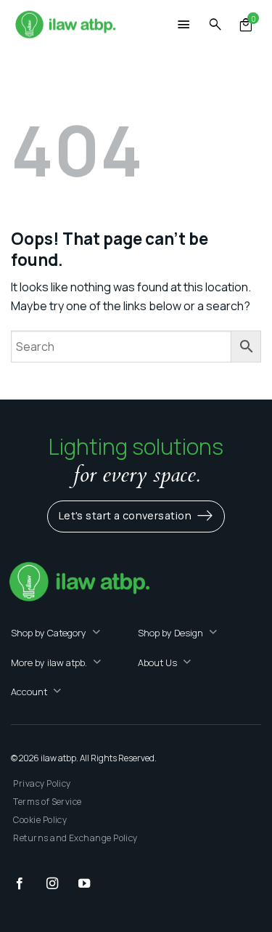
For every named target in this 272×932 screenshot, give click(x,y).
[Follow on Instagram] (59, 884)
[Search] (215, 25)
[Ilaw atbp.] (65, 25)
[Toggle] (96, 633)
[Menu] (184, 26)
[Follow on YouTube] (91, 884)
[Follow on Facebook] (27, 884)
